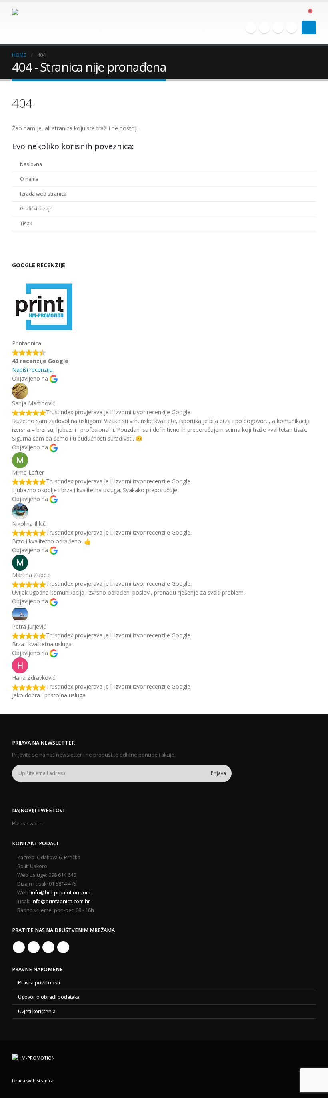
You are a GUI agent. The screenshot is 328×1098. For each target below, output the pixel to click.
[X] (264, 27)
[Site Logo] (34, 23)
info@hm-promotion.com (60, 892)
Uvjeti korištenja (37, 1011)
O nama (29, 179)
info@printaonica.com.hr (61, 901)
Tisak (26, 223)
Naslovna (31, 164)
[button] (295, 13)
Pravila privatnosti (39, 982)
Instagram (48, 947)
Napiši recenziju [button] (32, 369)
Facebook (19, 947)
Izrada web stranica (43, 193)
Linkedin (63, 947)
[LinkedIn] (291, 27)
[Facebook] (250, 27)
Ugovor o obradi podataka (49, 997)
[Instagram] (278, 27)
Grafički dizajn (36, 208)
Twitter (34, 947)
